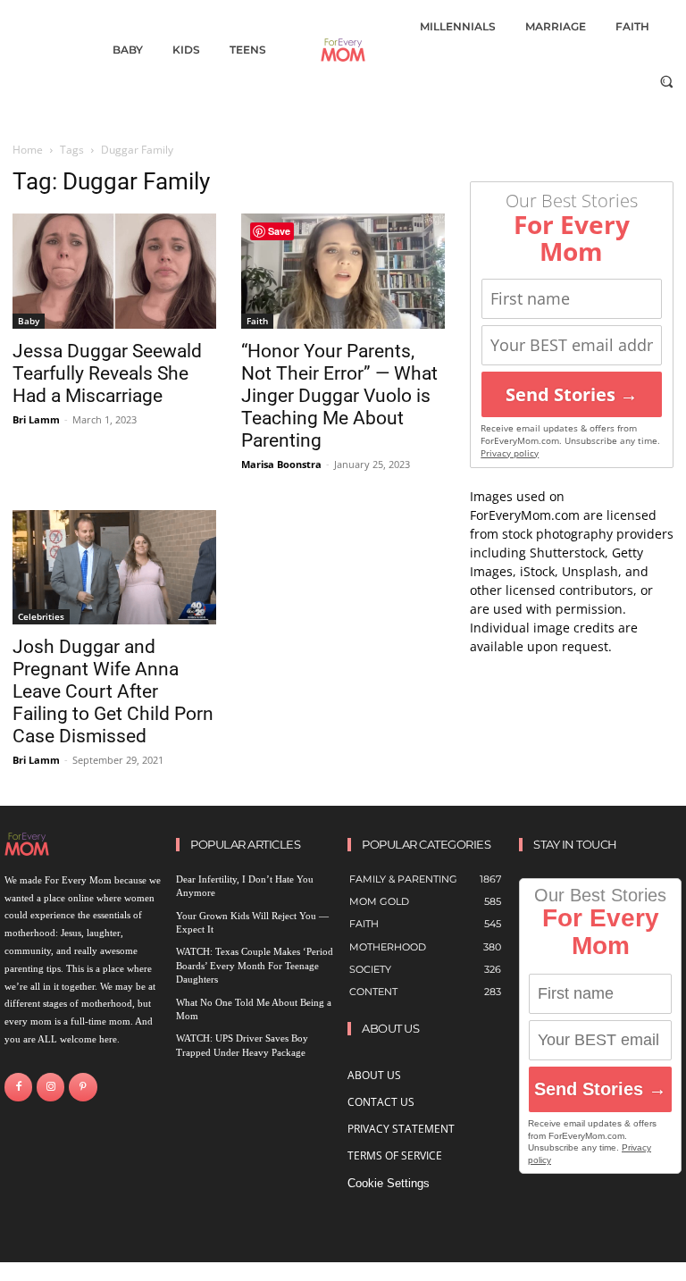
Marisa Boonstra (281, 464)
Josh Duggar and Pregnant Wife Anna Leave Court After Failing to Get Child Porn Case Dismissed (113, 691)
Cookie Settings (388, 1183)
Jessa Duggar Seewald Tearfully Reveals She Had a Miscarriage (107, 373)
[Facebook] (18, 1087)
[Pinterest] (82, 1087)
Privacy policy (510, 453)
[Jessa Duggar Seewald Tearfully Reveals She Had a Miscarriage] (114, 271)
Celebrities (41, 616)
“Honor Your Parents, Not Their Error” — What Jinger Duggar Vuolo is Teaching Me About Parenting (339, 395)
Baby (28, 320)
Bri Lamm (36, 419)
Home (28, 149)
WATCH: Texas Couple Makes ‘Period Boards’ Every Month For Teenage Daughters (254, 965)
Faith (257, 320)
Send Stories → (572, 394)
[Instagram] (50, 1087)
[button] (667, 81)
